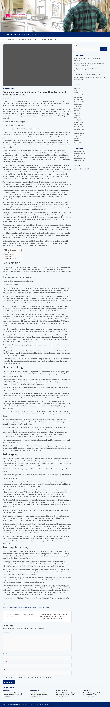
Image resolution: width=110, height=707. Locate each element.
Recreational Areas (8, 88)
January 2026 (78, 97)
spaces (47, 607)
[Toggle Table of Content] (19, 250)
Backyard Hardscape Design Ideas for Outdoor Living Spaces (68, 693)
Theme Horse (31, 704)
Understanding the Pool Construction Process (88, 74)
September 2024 (79, 133)
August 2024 (78, 136)
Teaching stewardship (11, 258)
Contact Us (17, 34)
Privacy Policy (26, 34)
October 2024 (78, 131)
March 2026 (77, 93)
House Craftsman (79, 153)
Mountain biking (9, 254)
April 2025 (77, 117)
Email (5, 661)
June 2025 (77, 113)
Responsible (32, 607)
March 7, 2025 (6, 98)
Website (5, 669)
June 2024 (77, 140)
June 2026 (77, 88)
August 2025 (78, 108)
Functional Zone (79, 151)
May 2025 (77, 115)
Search (76, 45)
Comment (6, 632)
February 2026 (78, 95)
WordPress (50, 704)
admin (12, 98)
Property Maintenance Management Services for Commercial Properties (38, 694)
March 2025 (77, 120)
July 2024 (76, 138)
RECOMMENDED (9, 688)
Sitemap (34, 34)
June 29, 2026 (6, 697)
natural (15, 607)
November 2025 (79, 102)
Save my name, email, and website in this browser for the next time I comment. (28, 677)
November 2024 (79, 129)
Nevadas (20, 607)
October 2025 (78, 104)
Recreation (26, 607)
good (7, 607)
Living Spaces (78, 156)
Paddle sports (8, 256)
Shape (38, 607)
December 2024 (79, 127)
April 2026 (77, 90)
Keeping (11, 607)
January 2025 (78, 124)
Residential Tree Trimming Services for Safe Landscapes (12, 693)
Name (5, 654)
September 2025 (79, 106)
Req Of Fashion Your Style (81, 169)
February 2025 (78, 122)
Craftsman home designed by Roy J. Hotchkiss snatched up (20, 615)
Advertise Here (8, 34)
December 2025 (79, 99)
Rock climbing (9, 252)
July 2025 (76, 111)
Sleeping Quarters (79, 160)
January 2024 (78, 143)
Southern (42, 607)
